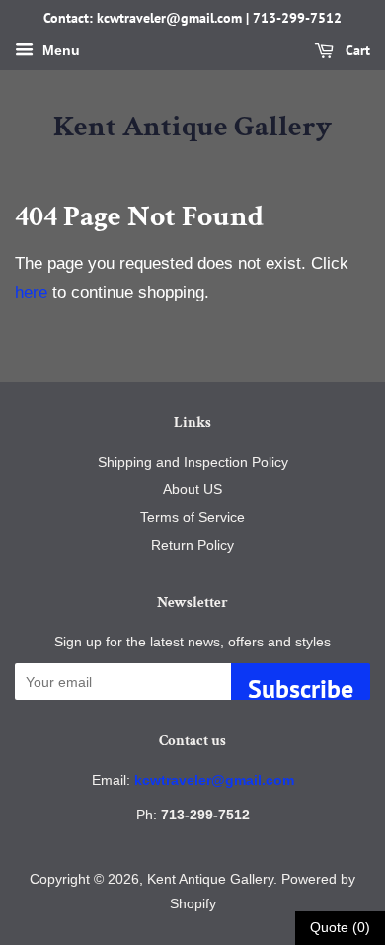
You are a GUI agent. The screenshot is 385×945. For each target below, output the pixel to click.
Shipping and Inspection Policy (193, 462)
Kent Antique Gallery (192, 127)
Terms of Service (192, 517)
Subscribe (300, 686)
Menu (59, 50)
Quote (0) (340, 927)
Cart (356, 50)
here (31, 292)
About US (192, 489)
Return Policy (192, 545)
